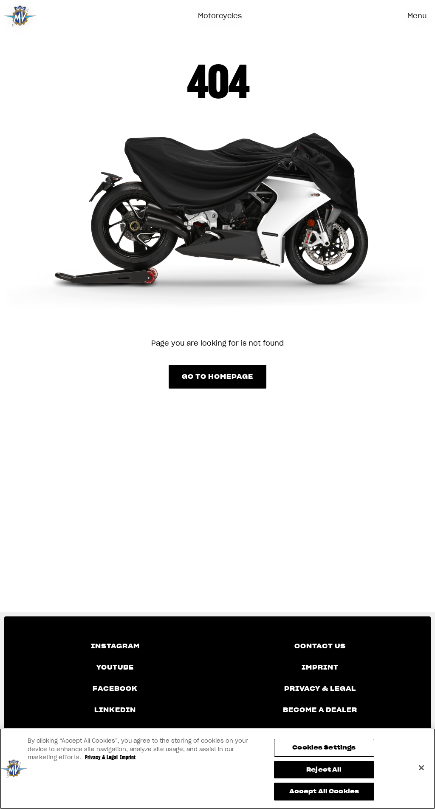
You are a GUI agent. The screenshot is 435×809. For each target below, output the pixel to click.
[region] (217, 768)
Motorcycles (220, 15)
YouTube (115, 667)
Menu (417, 15)
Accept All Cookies (324, 791)
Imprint (320, 667)
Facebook (115, 689)
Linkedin (115, 710)
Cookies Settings (324, 747)
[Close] (421, 767)
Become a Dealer (320, 710)
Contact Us (320, 646)
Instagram (115, 646)
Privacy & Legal (320, 689)
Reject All (324, 769)
